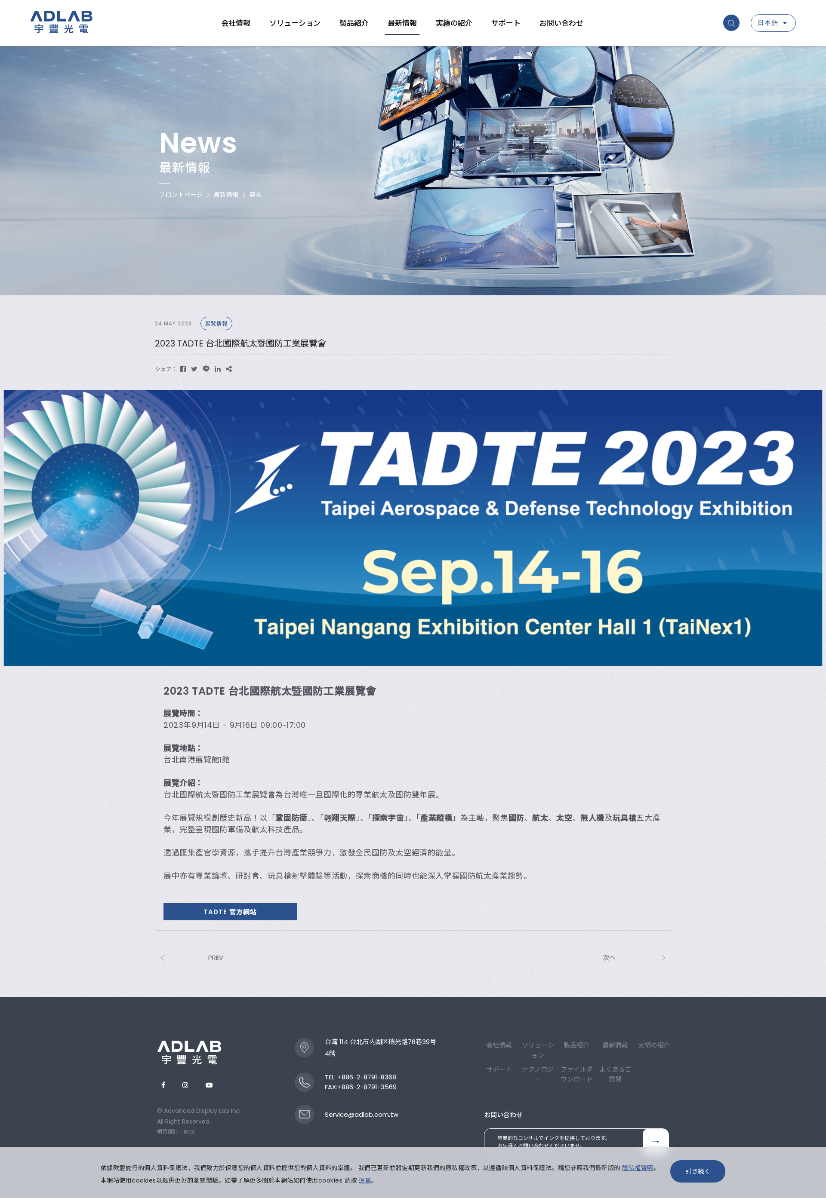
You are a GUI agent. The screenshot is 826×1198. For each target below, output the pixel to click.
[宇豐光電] (189, 1052)
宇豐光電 (61, 23)
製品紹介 (354, 23)
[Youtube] (209, 1085)
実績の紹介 (454, 23)
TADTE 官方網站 (230, 911)
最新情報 (402, 23)
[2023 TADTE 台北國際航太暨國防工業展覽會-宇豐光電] (182, 369)
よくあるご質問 (615, 1074)
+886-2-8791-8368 (366, 1077)
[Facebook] (163, 1085)
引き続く (697, 1171)
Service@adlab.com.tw (361, 1114)
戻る (256, 195)
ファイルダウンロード (577, 1074)
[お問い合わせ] (656, 1142)
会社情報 (235, 23)
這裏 (365, 1180)
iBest (188, 1131)
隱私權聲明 (637, 1168)
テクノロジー (538, 1074)
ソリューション (295, 23)
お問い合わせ (561, 23)
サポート (506, 23)
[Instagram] (185, 1085)
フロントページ (181, 195)
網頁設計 (167, 1131)
